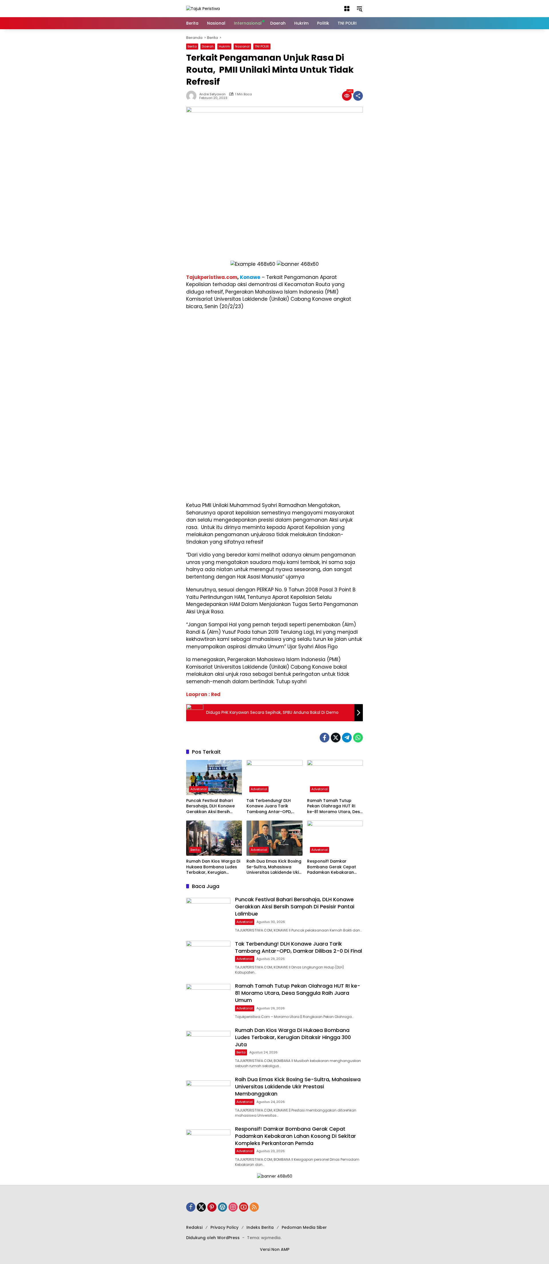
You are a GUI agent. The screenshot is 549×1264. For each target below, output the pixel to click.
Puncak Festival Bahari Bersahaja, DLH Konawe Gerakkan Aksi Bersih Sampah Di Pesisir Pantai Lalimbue (211, 806)
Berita (192, 46)
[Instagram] (233, 1207)
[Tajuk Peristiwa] (203, 8)
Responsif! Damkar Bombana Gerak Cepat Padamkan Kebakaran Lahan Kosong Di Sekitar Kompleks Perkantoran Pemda (332, 867)
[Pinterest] (211, 1207)
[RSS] (254, 1207)
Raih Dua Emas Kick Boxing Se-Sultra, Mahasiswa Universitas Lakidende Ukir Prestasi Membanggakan (273, 867)
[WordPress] (222, 1207)
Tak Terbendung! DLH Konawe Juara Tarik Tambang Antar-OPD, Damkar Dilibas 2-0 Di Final (274, 806)
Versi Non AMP (274, 1249)
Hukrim (224, 46)
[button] (346, 8)
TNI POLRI (262, 46)
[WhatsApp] (358, 737)
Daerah (208, 46)
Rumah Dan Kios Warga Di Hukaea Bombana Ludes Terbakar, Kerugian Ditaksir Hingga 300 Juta (213, 867)
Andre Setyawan (212, 94)
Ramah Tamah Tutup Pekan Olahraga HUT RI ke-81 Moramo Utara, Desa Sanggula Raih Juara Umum (335, 806)
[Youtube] (243, 1207)
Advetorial (198, 789)
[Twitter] (336, 737)
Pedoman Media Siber (304, 1227)
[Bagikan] (358, 96)
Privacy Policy (224, 1227)
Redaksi (194, 1227)
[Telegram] (347, 737)
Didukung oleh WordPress (213, 1238)
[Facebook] (324, 737)
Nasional (242, 46)
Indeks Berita (260, 1227)
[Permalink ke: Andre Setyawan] (192, 96)
